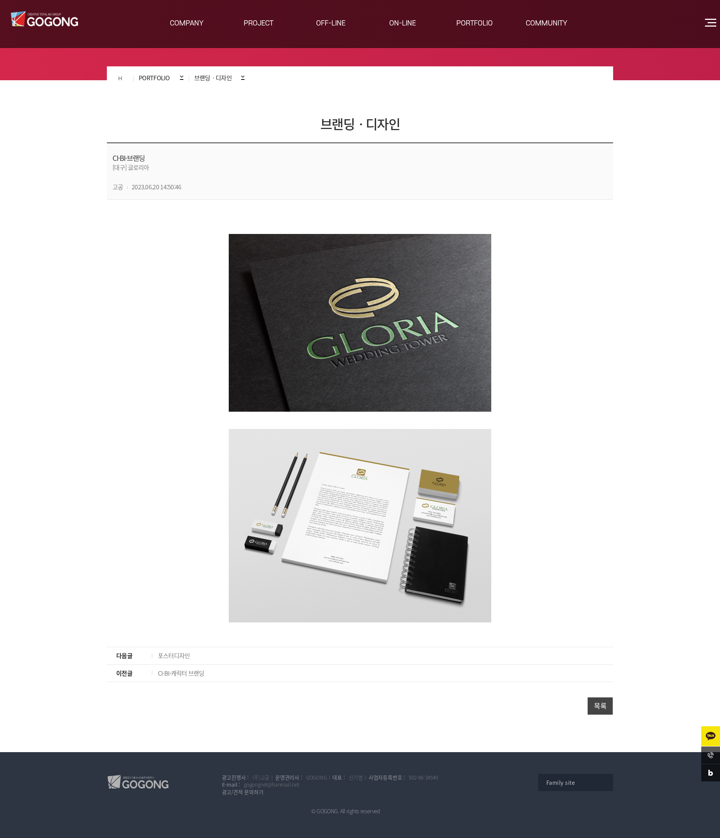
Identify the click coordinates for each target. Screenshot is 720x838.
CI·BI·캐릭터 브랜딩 (181, 673)
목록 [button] (600, 706)
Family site (560, 782)
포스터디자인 (174, 655)
